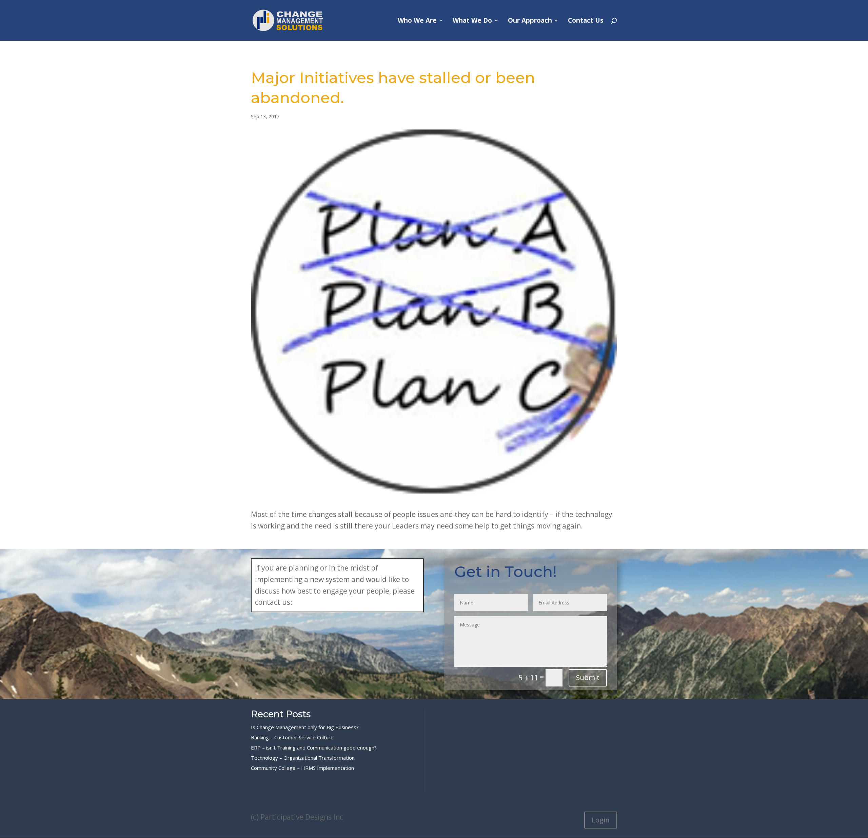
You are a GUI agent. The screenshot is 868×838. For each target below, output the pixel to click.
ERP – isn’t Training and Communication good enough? (314, 747)
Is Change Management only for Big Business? (305, 727)
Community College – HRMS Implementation (302, 767)
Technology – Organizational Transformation (303, 757)
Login (601, 819)
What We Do (472, 21)
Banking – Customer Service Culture (292, 737)
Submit (587, 677)
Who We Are (417, 21)
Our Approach (530, 21)
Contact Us (586, 21)
